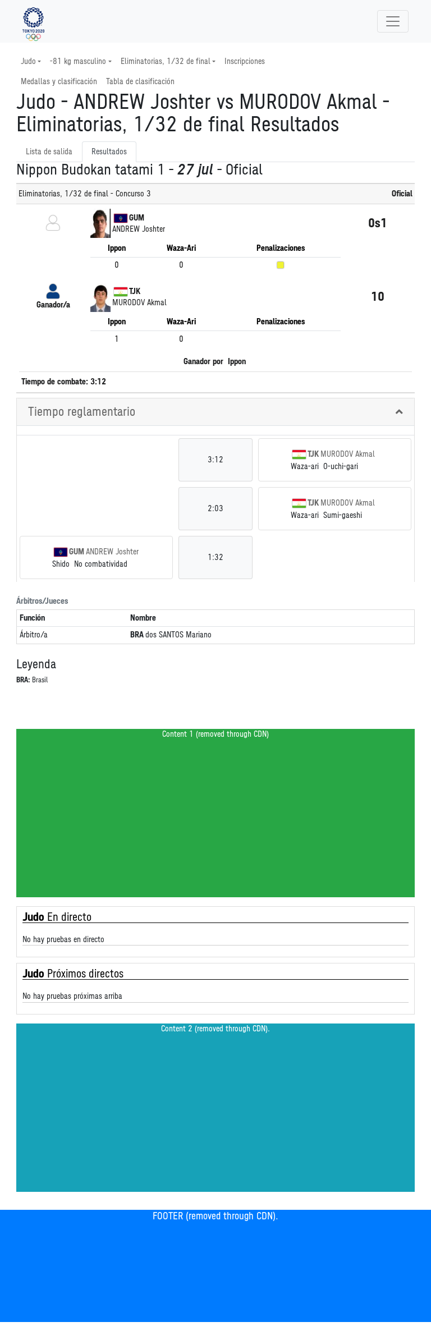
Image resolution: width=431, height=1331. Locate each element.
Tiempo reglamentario (81, 411)
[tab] (215, 412)
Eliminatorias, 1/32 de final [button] (165, 61)
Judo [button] (28, 61)
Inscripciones (244, 61)
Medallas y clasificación (59, 81)
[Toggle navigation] (393, 21)
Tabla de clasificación (140, 81)
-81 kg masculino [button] (78, 61)
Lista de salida (49, 151)
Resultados (109, 151)
